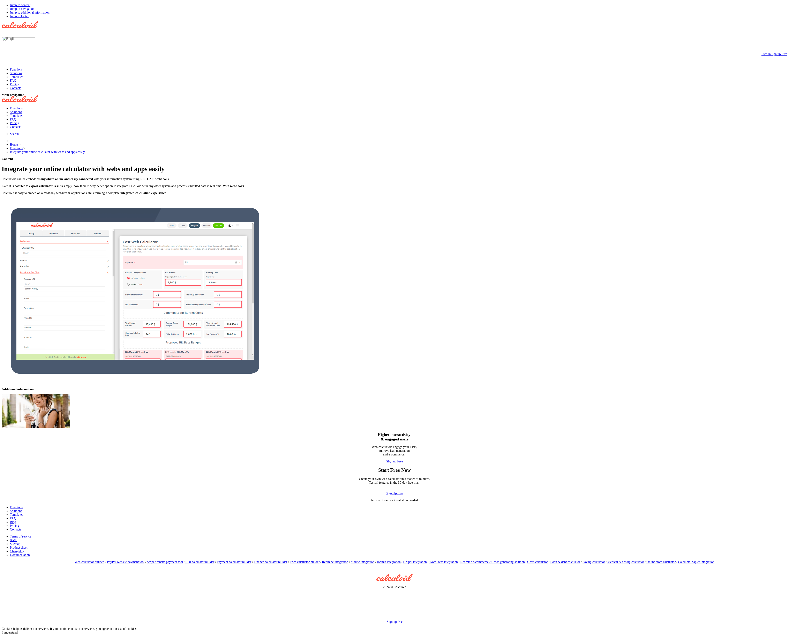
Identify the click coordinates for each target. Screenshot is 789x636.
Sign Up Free (394, 493)
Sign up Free (394, 461)
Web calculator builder (89, 562)
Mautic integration (362, 562)
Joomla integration (389, 562)
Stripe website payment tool (165, 562)
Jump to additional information (30, 12)
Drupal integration (415, 562)
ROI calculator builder (199, 562)
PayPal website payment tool (125, 562)
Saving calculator (594, 562)
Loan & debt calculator (565, 562)
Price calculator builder (305, 562)
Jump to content (20, 5)
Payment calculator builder (234, 562)
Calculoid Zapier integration (696, 562)
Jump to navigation (22, 8)
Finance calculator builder (270, 562)
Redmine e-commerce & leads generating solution (492, 562)
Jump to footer (19, 16)
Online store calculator (661, 562)
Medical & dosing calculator (625, 562)
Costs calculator (537, 562)
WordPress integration (443, 562)
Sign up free (395, 621)
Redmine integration (335, 562)
